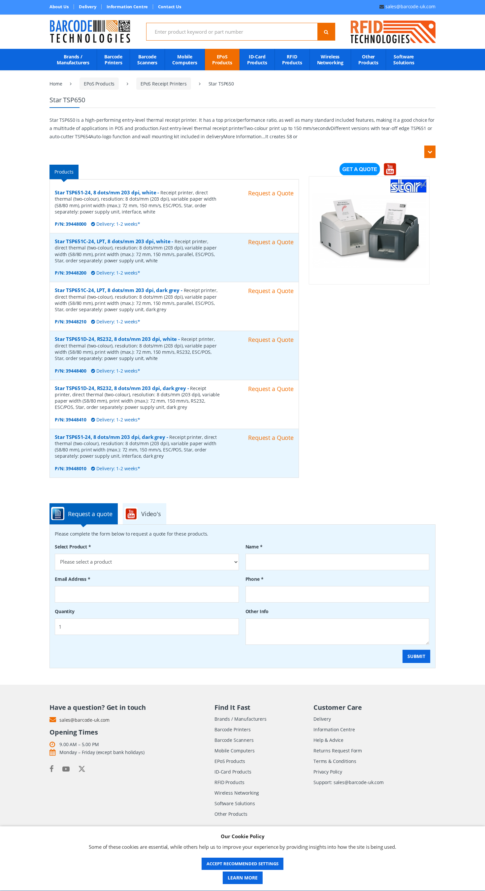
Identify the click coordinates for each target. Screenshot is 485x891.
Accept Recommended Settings (242, 864)
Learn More (243, 877)
